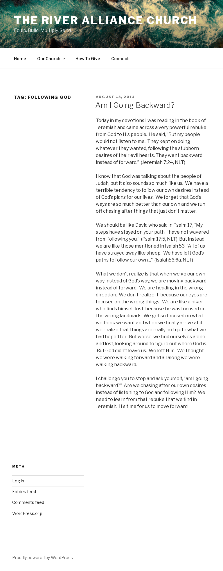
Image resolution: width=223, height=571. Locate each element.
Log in (18, 480)
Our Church (48, 58)
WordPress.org (27, 513)
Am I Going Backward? (135, 105)
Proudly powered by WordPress (42, 557)
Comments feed (28, 502)
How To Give (87, 58)
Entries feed (24, 491)
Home (20, 58)
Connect (120, 58)
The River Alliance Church (105, 20)
